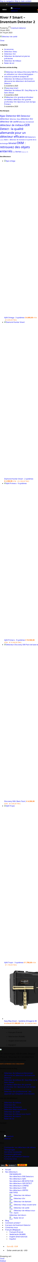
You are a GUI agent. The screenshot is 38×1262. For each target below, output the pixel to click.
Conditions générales (12, 1154)
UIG (14, 152)
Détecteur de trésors (12, 1116)
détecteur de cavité (9, 121)
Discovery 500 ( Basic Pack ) (15, 801)
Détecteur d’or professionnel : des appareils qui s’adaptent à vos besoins (19, 1092)
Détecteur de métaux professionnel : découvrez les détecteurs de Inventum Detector (19, 81)
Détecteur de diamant (13, 1107)
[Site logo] (19, 11)
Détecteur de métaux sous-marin (17, 1114)
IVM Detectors (30, 137)
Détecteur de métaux (12, 1102)
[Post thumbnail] (21, 76)
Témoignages (9, 1149)
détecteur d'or (27, 119)
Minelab (12, 143)
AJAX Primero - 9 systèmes (14, 640)
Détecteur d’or (10, 1105)
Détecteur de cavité (12, 1112)
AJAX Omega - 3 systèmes (14, 317)
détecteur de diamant (26, 122)
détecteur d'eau (15, 119)
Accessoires (9, 49)
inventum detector (18, 28)
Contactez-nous (10, 1159)
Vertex (18, 151)
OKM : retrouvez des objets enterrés (15, 147)
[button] (21, 1028)
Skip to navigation (7, 1)
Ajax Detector (8, 115)
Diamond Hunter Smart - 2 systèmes (18, 479)
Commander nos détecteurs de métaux (20, 1147)
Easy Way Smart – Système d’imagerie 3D (20, 1021)
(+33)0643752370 (13, 4)
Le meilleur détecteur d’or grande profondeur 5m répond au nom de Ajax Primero (20, 101)
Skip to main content (23, 1)
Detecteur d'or (10, 54)
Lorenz (2, 140)
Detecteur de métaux (12, 61)
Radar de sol (9, 63)
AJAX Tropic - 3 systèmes (14, 962)
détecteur (4, 118)
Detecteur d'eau (10, 51)
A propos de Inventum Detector (17, 1156)
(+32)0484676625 (25, 4)
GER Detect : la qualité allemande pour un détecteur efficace (15, 130)
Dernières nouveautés (13, 1152)
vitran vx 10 (25, 152)
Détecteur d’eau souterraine (15, 1109)
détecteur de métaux (12, 125)
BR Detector (23, 115)
